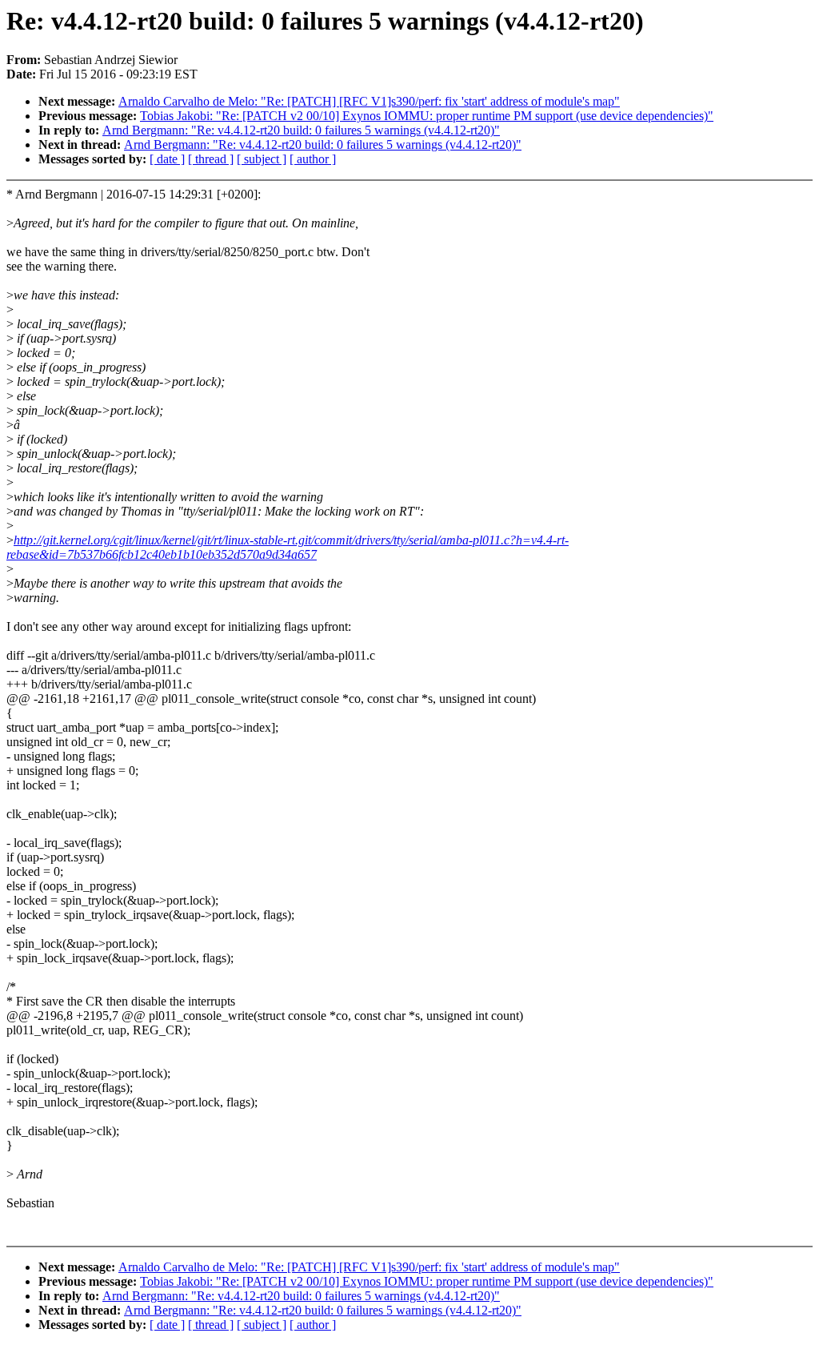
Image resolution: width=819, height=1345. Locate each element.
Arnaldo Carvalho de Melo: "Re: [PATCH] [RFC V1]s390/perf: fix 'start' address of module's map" (369, 101)
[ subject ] (261, 159)
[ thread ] (211, 159)
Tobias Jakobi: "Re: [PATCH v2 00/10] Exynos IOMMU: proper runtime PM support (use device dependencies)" (426, 115)
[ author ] (313, 159)
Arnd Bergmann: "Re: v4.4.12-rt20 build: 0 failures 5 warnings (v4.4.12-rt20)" (301, 130)
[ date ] (167, 159)
